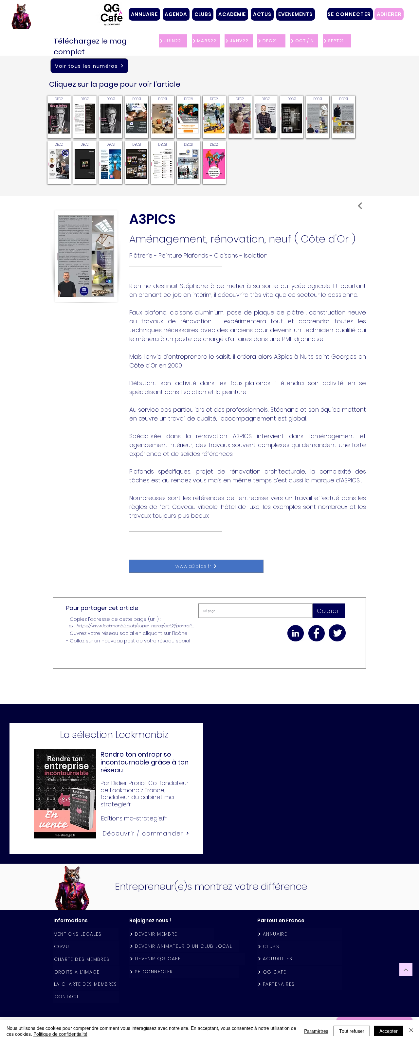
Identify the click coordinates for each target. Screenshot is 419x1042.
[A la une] (360, 205)
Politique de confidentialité (60, 1034)
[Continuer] (405, 969)
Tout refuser (351, 1031)
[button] (203, 14)
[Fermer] (411, 1031)
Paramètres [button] (316, 1031)
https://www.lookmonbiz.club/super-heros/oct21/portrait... (135, 626)
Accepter (388, 1031)
